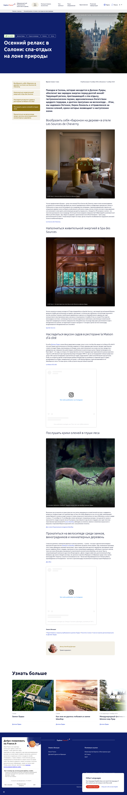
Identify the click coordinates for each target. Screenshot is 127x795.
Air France (88, 754)
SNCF (86, 757)
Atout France (52, 751)
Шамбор (71, 545)
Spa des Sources (50, 328)
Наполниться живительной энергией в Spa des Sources (24, 93)
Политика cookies (81, 787)
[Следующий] (118, 697)
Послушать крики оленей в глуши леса (26, 108)
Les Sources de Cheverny (53, 222)
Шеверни (65, 545)
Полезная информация (94, 4)
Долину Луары (55, 344)
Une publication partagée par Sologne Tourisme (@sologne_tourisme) (68, 621)
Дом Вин (48, 562)
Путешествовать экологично (46, 4)
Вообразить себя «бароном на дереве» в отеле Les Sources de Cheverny (25, 85)
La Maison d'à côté (51, 364)
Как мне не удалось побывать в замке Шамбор (73, 717)
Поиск (116, 5)
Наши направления (71, 4)
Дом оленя (49, 527)
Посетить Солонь (86, 632)
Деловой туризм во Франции (57, 754)
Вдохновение (84, 5)
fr (119, 5)
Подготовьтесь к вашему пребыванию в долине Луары (63, 632)
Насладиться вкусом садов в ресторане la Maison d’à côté (24, 100)
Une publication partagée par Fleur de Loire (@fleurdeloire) (71, 424)
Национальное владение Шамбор (63, 527)
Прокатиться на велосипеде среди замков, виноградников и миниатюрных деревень (25, 116)
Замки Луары (18, 716)
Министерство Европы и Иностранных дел (97, 751)
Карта (108, 5)
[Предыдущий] (112, 697)
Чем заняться (60, 4)
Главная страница (16, 11)
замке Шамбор (69, 522)
